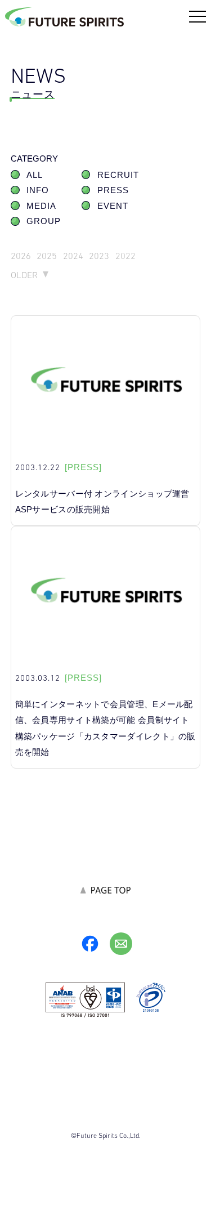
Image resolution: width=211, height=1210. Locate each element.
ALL (34, 175)
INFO (37, 190)
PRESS (113, 190)
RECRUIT (118, 175)
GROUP (43, 221)
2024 (73, 256)
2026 (21, 256)
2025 (47, 256)
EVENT (112, 206)
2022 (125, 256)
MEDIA (41, 206)
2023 (99, 256)
